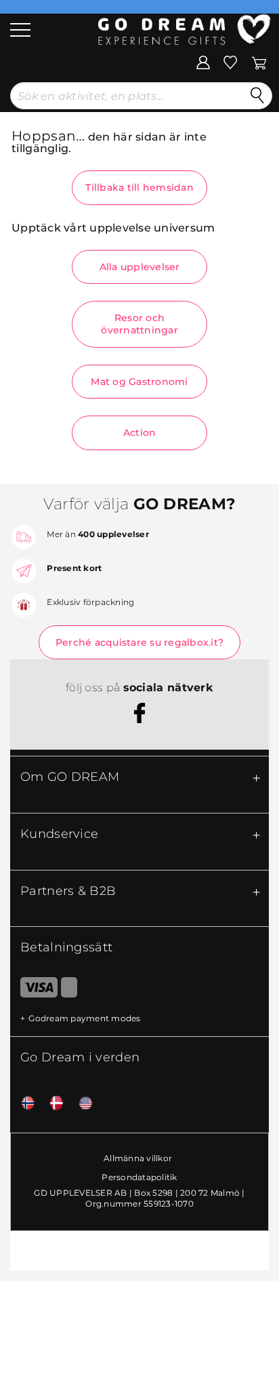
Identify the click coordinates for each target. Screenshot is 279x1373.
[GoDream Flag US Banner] (80, 1103)
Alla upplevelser (140, 267)
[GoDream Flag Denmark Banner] (51, 1103)
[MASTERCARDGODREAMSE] (69, 990)
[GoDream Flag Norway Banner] (23, 1103)
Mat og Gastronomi (139, 382)
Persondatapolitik (139, 1177)
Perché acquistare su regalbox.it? (139, 642)
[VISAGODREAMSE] (34, 990)
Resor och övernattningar (139, 324)
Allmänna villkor (138, 1158)
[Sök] (257, 96)
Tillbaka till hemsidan (139, 187)
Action (139, 432)
